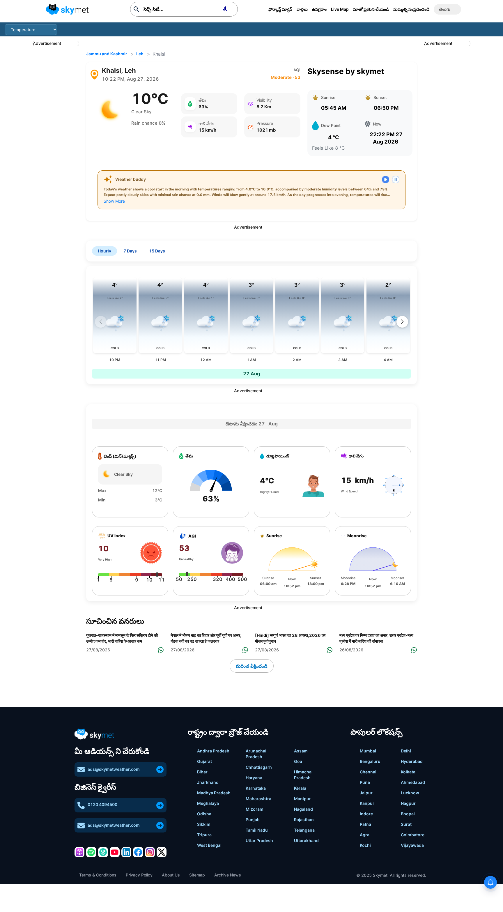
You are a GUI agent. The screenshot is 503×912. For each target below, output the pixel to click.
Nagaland (303, 809)
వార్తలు (302, 9)
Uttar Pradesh (259, 840)
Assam (301, 750)
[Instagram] (150, 852)
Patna (365, 824)
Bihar (202, 771)
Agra (364, 834)
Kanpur (367, 803)
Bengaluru (370, 761)
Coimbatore (412, 834)
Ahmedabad (413, 782)
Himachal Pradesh (303, 774)
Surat (406, 824)
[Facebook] (138, 852)
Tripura (204, 834)
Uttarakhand (306, 840)
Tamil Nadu (257, 830)
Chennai (368, 771)
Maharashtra (258, 798)
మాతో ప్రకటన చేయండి (371, 9)
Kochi (365, 845)
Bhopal (408, 813)
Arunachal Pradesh (256, 753)
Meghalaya (208, 803)
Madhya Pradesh (214, 792)
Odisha (204, 813)
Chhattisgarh (259, 767)
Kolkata (408, 771)
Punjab (253, 819)
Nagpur (408, 803)
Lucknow (410, 792)
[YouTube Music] (115, 852)
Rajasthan (304, 819)
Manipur (302, 798)
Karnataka (256, 788)
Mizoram (254, 809)
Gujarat (204, 761)
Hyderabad (412, 761)
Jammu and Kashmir (106, 53)
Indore (366, 813)
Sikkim (203, 824)
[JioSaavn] (103, 852)
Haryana (254, 777)
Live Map (340, 9)
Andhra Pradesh (213, 750)
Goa (298, 761)
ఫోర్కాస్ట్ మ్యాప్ (280, 9)
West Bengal (209, 845)
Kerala (300, 788)
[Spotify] (91, 852)
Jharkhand (208, 782)
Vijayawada (412, 845)
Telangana (304, 830)
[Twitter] (162, 852)
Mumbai (368, 750)
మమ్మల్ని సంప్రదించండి (411, 9)
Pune (365, 782)
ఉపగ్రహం (319, 9)
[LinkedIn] (126, 852)
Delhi (406, 750)
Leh (140, 53)
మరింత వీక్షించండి (252, 666)
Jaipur (366, 792)
